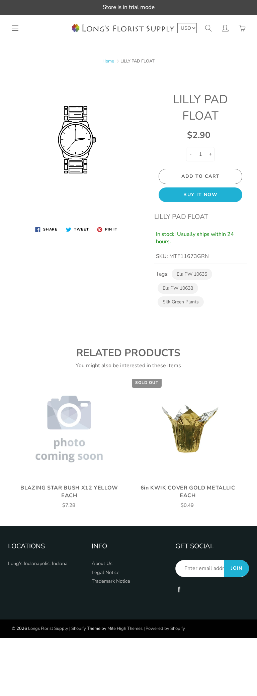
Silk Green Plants (181, 302)
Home (108, 61)
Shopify (78, 628)
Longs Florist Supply (48, 628)
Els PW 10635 (192, 274)
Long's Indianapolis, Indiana (38, 563)
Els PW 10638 (178, 288)
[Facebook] (179, 589)
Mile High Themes (125, 628)
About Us (102, 563)
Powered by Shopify (165, 628)
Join (236, 568)
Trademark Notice (111, 581)
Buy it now (200, 194)
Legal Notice (105, 572)
